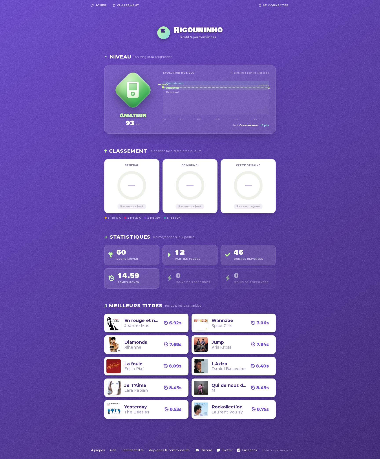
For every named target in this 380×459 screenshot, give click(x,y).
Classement (128, 5)
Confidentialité (132, 450)
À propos (98, 450)
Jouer (101, 5)
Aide (113, 450)
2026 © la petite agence (277, 450)
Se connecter (276, 5)
